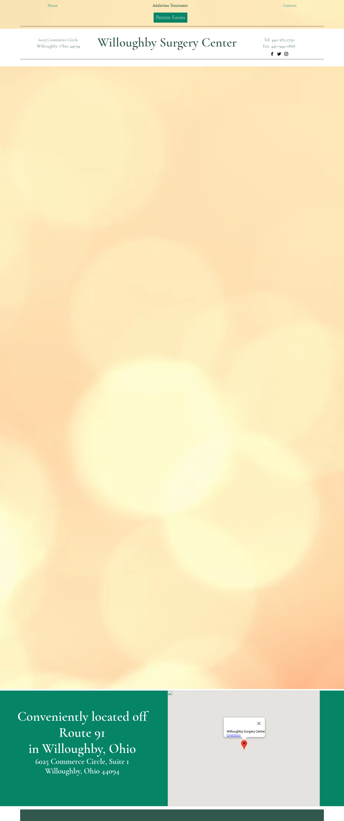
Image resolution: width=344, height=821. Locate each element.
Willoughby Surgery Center (167, 42)
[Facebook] (272, 54)
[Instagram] (286, 54)
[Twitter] (279, 54)
